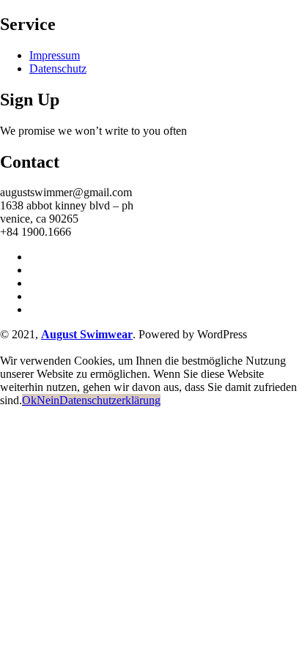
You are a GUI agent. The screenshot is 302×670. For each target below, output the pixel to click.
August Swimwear (87, 334)
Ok (29, 400)
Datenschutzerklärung (110, 400)
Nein (48, 400)
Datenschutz (57, 68)
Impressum (54, 55)
